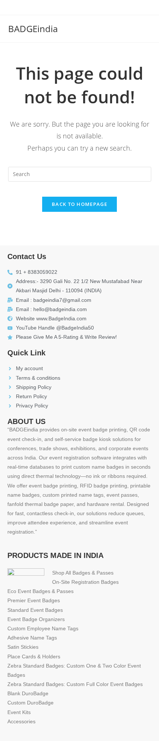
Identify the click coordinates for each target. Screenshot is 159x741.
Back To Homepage (79, 204)
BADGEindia (33, 29)
